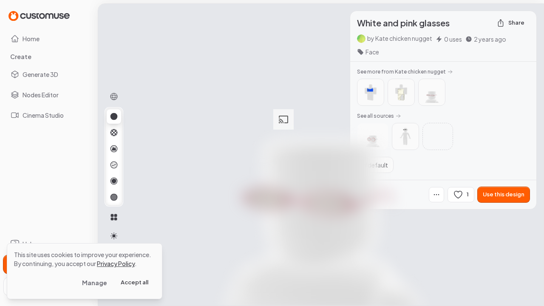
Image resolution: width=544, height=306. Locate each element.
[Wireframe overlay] (114, 96)
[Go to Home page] (39, 15)
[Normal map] (114, 148)
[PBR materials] (114, 116)
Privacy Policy (116, 263)
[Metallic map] (114, 181)
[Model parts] (114, 217)
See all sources (375, 116)
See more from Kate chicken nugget (401, 71)
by (399, 38)
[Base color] (114, 132)
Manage (94, 282)
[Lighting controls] (114, 236)
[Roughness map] (114, 165)
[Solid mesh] (114, 197)
